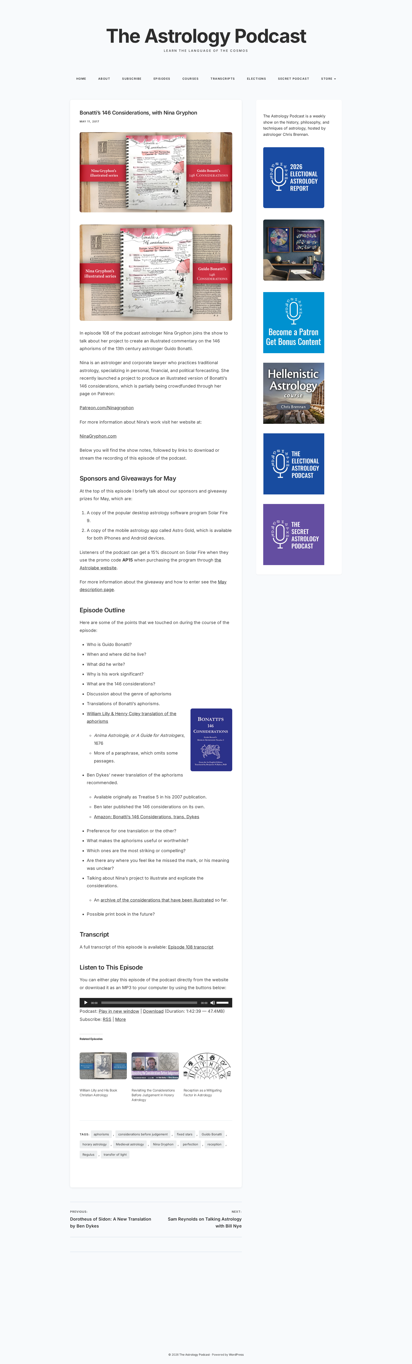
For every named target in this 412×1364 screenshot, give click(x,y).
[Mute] (212, 1002)
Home (81, 78)
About (104, 78)
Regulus (88, 1154)
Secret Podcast (293, 78)
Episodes (162, 78)
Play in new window (119, 1011)
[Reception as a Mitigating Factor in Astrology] (207, 1065)
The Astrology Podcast (206, 35)
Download (153, 1011)
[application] (156, 1002)
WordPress (236, 1354)
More (120, 1019)
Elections (256, 78)
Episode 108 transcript (190, 947)
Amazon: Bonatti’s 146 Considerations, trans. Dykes (146, 816)
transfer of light (115, 1154)
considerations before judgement (143, 1134)
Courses (190, 78)
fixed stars (184, 1134)
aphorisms (101, 1134)
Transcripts (223, 78)
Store (327, 78)
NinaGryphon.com (98, 436)
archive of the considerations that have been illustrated (157, 899)
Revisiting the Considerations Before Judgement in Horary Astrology (153, 1095)
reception (214, 1144)
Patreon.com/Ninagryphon (107, 407)
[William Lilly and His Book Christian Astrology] (103, 1065)
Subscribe (132, 78)
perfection (190, 1144)
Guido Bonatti (212, 1134)
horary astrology (94, 1144)
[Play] (85, 1002)
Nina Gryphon (163, 1144)
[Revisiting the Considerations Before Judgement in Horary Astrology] (155, 1065)
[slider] (223, 1002)
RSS (107, 1019)
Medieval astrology (130, 1144)
